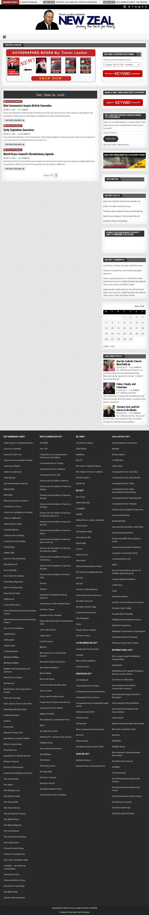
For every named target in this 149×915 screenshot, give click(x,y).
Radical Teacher (47, 714)
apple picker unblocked (114, 289)
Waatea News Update (86, 630)
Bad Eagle (8, 495)
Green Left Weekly (121, 515)
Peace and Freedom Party (52, 696)
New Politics (46, 673)
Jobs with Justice (48, 630)
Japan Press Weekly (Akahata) (126, 547)
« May (106, 346)
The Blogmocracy (12, 790)
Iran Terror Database (14, 628)
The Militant (45, 754)
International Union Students (125, 703)
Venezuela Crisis (11, 874)
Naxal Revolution (120, 596)
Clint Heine (81, 449)
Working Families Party (51, 789)
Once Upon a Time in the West (18, 704)
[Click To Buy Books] (50, 81)
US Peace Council (48, 777)
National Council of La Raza (52, 662)
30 (131, 339)
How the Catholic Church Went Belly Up (121, 201)
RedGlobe (116, 741)
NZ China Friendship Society (89, 572)
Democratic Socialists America (54, 481)
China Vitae (117, 466)
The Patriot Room (12, 808)
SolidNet (116, 767)
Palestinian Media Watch (15, 709)
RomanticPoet (10, 750)
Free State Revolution (14, 576)
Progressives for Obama (51, 708)
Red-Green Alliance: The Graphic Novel (121, 216)
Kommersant (82, 718)
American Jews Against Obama (18, 460)
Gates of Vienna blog (13, 587)
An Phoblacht (82, 680)
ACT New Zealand (84, 443)
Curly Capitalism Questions (18, 130)
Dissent (43, 589)
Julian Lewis (9, 646)
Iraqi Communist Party (122, 533)
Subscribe (111, 139)
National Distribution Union (89, 566)
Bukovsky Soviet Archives (16, 501)
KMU (114, 565)
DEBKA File (9, 553)
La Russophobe (11, 651)
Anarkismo (117, 665)
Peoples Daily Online (122, 608)
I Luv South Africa (12, 605)
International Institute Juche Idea (127, 527)
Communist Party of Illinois (52, 469)
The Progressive (48, 766)
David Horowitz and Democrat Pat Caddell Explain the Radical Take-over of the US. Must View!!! (124, 281)
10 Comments (25, 134)
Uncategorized (14, 101)
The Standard (82, 618)
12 (106, 328)
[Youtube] (139, 6)
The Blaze (8, 785)
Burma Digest (118, 454)
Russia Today (82, 741)
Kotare (79, 549)
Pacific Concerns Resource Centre (128, 602)
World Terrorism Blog (14, 886)
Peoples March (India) (122, 614)
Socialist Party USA (49, 731)
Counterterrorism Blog (14, 541)
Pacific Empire (83, 478)
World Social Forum (121, 808)
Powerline (8, 727)
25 (143, 334)
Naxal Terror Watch (13, 677)
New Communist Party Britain (90, 729)
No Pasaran (9, 683)
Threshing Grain (11, 842)
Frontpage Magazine (13, 582)
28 (118, 339)
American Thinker (12, 466)
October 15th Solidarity (87, 589)
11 (143, 322)
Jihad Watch (9, 634)
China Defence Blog (13, 524)
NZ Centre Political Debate (88, 466)
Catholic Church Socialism (115, 221)
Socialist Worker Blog (86, 607)
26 (106, 339)
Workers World (47, 783)
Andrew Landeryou (13, 472)
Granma (79, 655)
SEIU (42, 725)
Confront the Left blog (14, 535)
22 (124, 334)
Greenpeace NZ (83, 537)
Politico (7, 721)
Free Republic (10, 570)
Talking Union (46, 743)
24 (137, 334)
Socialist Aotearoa (84, 601)
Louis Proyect (46, 641)
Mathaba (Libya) (83, 760)
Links (114, 591)
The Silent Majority (13, 825)
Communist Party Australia (124, 472)
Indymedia (81, 543)
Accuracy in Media (12, 449)
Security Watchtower (14, 767)
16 (131, 328)
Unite (78, 624)
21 (119, 334)
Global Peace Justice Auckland (90, 520)
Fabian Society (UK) (85, 712)
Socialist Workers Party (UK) (89, 747)
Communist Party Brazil (87, 649)
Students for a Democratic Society (56, 737)
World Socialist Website (123, 813)
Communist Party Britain (87, 686)
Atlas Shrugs (9, 478)
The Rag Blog (46, 772)
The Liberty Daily (12, 796)
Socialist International (122, 761)
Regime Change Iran (13, 732)
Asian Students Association (124, 443)
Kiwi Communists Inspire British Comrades (27, 105)
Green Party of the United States (55, 604)
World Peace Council (121, 802)
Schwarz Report (11, 761)
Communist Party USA (50, 475)
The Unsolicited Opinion (15, 837)
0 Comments (137, 367)
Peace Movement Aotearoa (88, 595)
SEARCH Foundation (121, 625)
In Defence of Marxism (122, 680)
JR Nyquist (9, 640)
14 (118, 328)
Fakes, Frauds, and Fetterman (117, 206)
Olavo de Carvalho (12, 698)
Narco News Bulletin (85, 661)
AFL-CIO (44, 449)
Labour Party (82, 555)
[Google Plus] (136, 6)
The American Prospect (51, 748)
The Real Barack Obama (15, 814)
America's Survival (12, 454)
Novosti (79, 735)
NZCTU (79, 578)
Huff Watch (9, 599)
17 (137, 328)
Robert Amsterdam (13, 744)
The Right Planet (11, 819)
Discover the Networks (15, 558)
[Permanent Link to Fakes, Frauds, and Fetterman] (109, 388)
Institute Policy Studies (50, 615)
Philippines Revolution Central (126, 620)
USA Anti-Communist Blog (16, 860)
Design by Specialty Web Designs (74, 912)
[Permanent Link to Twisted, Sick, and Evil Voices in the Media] (109, 411)
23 (131, 334)
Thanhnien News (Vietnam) (124, 637)
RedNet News (118, 747)
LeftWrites (117, 585)
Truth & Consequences (14, 854)
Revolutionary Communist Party (55, 720)
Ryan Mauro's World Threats (17, 756)
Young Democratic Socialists (53, 795)
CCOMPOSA (117, 460)
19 (106, 334)
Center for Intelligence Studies (18, 512)
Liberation (81, 560)
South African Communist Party (90, 766)
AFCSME (44, 443)
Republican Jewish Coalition (17, 738)
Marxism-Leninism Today (124, 729)
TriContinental (119, 773)
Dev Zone (80, 497)
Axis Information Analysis (16, 483)
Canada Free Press (12, 506)
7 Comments (25, 158)
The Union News (11, 831)
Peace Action (46, 691)
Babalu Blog (9, 489)
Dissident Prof (10, 564)
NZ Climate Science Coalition (89, 472)
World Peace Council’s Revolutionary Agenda (28, 154)
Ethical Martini (83, 503)
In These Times (47, 609)
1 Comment (24, 110)
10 (137, 322)
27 (112, 339)
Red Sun (116, 735)
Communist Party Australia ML (126, 478)
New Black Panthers (49, 667)
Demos (43, 583)
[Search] (146, 6)
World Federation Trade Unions (127, 796)
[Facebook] (132, 6)
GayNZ (79, 514)
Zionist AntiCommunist (14, 898)
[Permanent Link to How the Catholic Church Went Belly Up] (109, 365)
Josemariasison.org (121, 559)
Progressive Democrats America (55, 702)
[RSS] (142, 6)
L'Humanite (81, 723)
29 (124, 339)
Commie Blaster (11, 530)
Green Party (81, 526)
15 (125, 328)
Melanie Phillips (11, 657)
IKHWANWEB (118, 521)
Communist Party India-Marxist (126, 498)
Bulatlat (115, 449)
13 (112, 328)
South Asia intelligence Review (18, 773)
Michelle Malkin (11, 663)
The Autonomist (11, 779)
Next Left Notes (47, 679)
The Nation (45, 760)
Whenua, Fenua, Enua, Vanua (125, 643)
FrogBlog (80, 508)
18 (143, 328)
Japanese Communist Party (125, 553)
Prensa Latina (82, 666)
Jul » (112, 346)
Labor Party (45, 636)
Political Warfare (11, 715)
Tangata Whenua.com (86, 612)
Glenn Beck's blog (12, 593)
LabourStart (117, 718)
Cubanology (9, 547)
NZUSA (79, 583)
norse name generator (113, 278)
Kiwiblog (80, 454)
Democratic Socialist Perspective (127, 510)
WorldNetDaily (11, 892)
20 (112, 334)
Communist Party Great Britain (90, 691)
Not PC (79, 460)
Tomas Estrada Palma (14, 848)
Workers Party (83, 636)
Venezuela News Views (14, 880)
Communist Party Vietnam (124, 504)
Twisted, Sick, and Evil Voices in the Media (122, 211)
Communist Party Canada (51, 463)
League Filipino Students (123, 579)
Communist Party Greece (88, 697)
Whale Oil (80, 483)
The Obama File (11, 802)
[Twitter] (129, 6)
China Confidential (12, 518)
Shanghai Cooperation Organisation (128, 631)
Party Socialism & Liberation (53, 685)
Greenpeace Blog (84, 531)
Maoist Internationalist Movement (128, 723)
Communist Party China (123, 483)
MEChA (43, 647)
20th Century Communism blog (18, 443)
